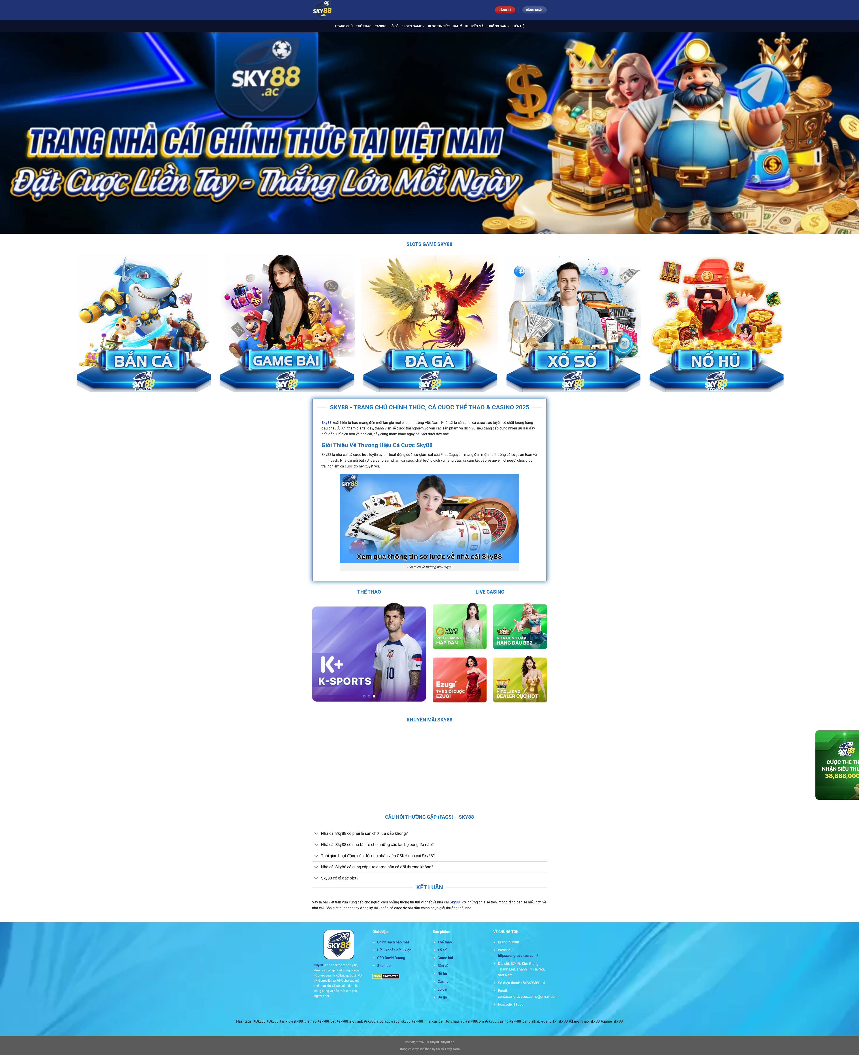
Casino (381, 26)
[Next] (418, 652)
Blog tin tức (439, 26)
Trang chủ (344, 26)
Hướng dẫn (497, 26)
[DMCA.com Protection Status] (386, 976)
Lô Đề (394, 26)
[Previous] (320, 652)
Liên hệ (518, 26)
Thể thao (364, 26)
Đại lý (457, 26)
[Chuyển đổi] (316, 834)
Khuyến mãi (475, 26)
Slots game (412, 26)
